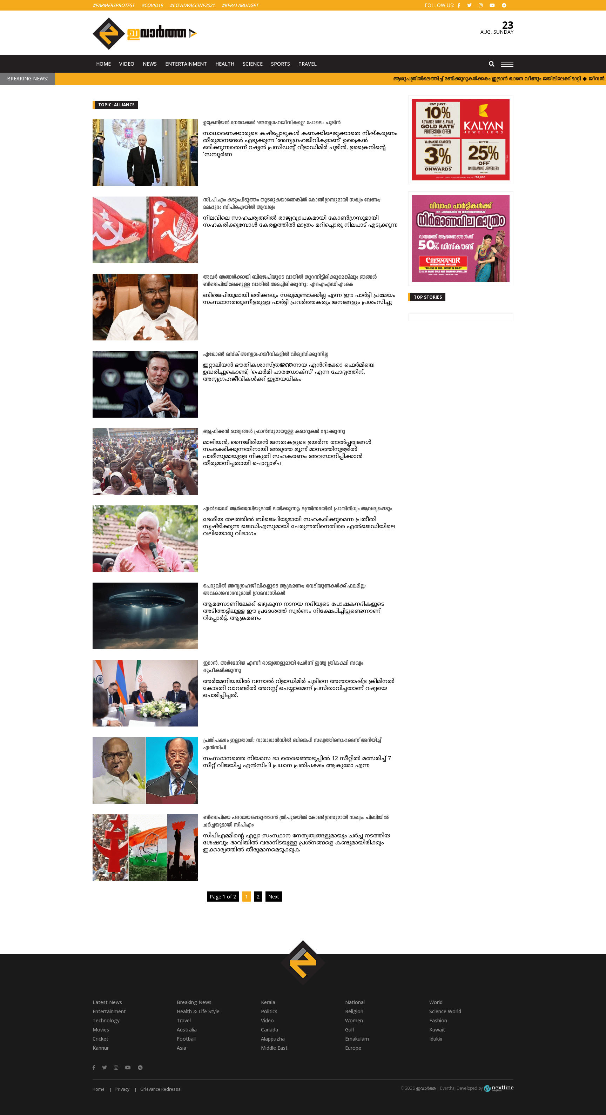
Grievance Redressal (161, 1089)
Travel (307, 63)
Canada (269, 1029)
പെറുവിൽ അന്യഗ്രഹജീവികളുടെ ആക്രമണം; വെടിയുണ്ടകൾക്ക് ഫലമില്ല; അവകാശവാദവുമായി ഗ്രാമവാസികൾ (284, 590)
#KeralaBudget (240, 5)
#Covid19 (152, 5)
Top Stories (428, 297)
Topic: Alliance (116, 105)
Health (224, 63)
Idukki (435, 1038)
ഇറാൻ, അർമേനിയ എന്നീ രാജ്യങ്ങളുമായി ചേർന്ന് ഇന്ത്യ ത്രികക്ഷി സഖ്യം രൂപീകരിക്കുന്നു (283, 667)
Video (126, 63)
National (355, 1002)
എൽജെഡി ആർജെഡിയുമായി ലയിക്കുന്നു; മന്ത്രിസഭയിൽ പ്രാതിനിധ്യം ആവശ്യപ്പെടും (297, 509)
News (150, 63)
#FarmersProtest (113, 5)
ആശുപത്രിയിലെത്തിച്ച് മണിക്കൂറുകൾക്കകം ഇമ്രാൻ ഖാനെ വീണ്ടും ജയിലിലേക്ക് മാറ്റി (463, 79)
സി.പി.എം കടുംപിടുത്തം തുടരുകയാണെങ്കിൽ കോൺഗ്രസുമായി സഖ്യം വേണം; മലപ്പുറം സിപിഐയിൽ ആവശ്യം (292, 204)
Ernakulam (357, 1038)
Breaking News (194, 1002)
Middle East (274, 1047)
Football (186, 1038)
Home (103, 63)
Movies (101, 1029)
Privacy (122, 1089)
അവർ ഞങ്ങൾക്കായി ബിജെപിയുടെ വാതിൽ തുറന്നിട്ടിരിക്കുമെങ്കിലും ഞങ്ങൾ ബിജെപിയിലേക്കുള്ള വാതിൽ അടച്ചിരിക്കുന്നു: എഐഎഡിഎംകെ (290, 281)
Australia (187, 1029)
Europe (353, 1047)
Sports (280, 63)
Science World (445, 1011)
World (436, 1002)
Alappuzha (273, 1038)
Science (253, 63)
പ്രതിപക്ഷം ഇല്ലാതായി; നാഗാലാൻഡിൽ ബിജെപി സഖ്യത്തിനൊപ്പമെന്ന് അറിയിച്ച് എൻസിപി (292, 744)
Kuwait (437, 1029)
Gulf (349, 1029)
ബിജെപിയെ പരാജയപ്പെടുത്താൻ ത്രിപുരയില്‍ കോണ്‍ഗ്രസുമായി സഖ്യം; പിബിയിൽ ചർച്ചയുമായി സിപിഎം (296, 821)
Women (354, 1020)
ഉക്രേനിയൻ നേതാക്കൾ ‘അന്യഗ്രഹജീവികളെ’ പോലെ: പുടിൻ (272, 123)
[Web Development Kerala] (498, 1088)
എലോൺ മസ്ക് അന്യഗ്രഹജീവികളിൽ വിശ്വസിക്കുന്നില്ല (265, 354)
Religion (354, 1011)
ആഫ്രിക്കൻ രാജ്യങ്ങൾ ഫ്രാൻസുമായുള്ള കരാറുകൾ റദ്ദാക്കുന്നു (274, 432)
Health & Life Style (198, 1011)
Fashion (438, 1020)
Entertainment (186, 63)
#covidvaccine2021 (192, 5)
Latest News (107, 1002)
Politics (269, 1011)
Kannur (101, 1047)
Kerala (268, 1002)
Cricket (100, 1038)
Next (273, 896)
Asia (181, 1047)
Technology (106, 1020)
